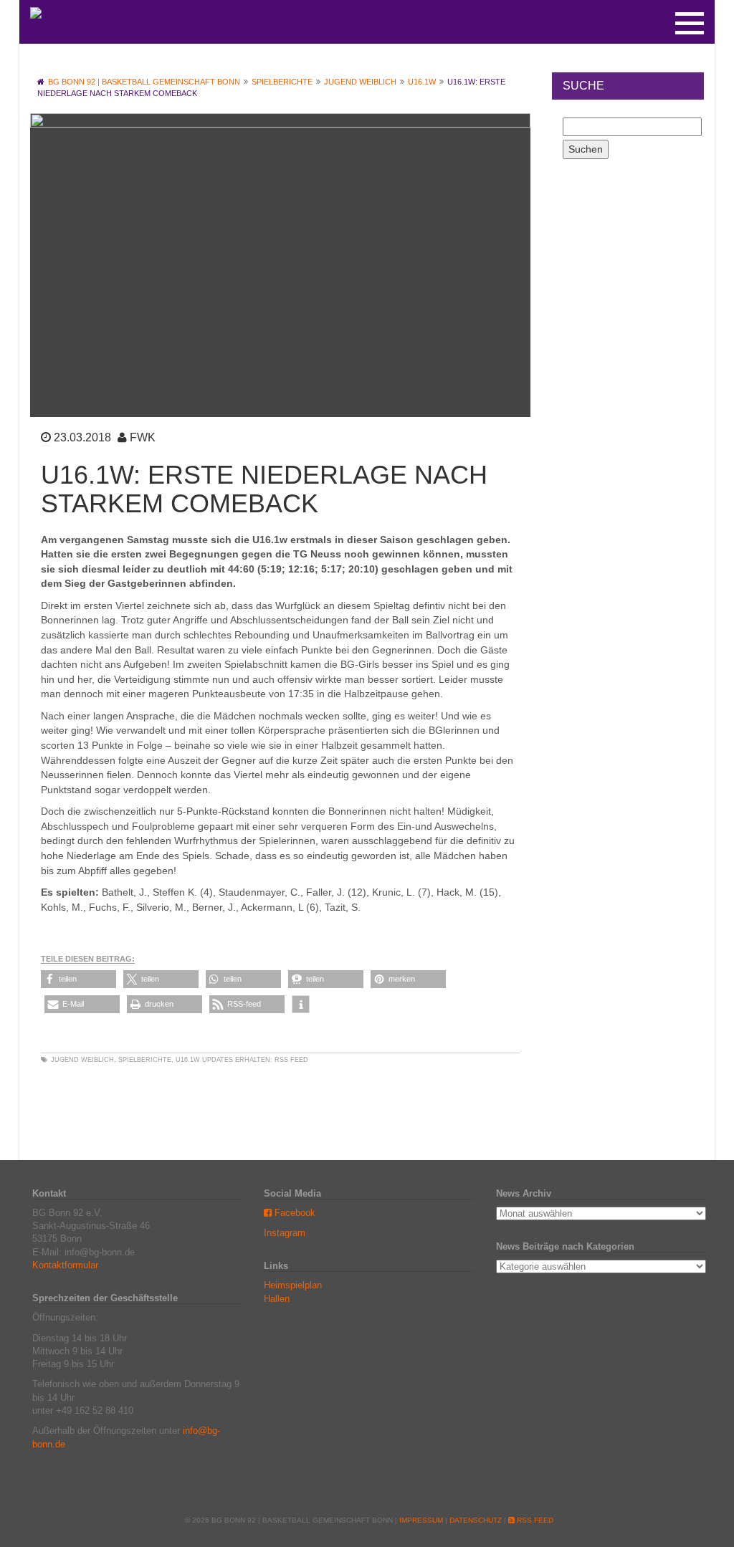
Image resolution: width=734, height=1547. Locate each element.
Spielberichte (144, 1059)
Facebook (293, 1212)
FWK (143, 437)
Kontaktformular (65, 1265)
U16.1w (188, 1059)
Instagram (284, 1232)
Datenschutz (475, 1520)
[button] (78, 979)
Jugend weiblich (82, 1059)
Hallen (277, 1298)
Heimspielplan (293, 1285)
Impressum (421, 1520)
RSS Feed (291, 1059)
